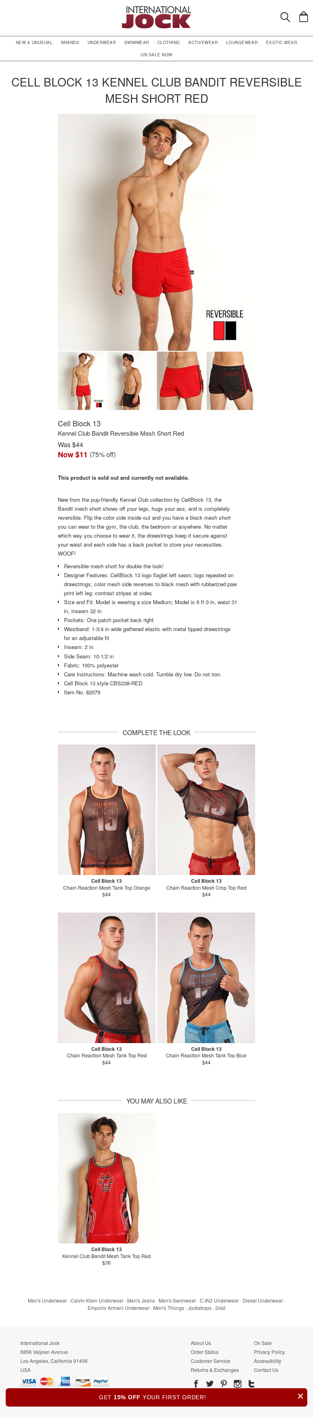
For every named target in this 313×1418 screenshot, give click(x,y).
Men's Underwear (47, 1300)
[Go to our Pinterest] (223, 1385)
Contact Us (266, 1369)
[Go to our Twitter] (209, 1385)
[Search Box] (285, 17)
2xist (220, 1307)
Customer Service (210, 1360)
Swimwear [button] (136, 42)
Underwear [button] (102, 42)
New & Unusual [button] (34, 42)
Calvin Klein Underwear (97, 1300)
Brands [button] (70, 42)
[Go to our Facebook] (196, 1385)
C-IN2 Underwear (219, 1300)
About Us (201, 1342)
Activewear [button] (203, 42)
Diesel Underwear (262, 1300)
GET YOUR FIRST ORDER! (201, 1396)
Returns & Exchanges (215, 1369)
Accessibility (267, 1360)
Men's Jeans (141, 1300)
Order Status (204, 1351)
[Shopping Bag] (303, 16)
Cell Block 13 (79, 423)
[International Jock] (156, 8)
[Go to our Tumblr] (251, 1385)
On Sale (263, 1342)
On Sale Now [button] (156, 55)
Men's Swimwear (177, 1300)
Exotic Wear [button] (281, 42)
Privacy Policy (269, 1351)
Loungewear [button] (242, 42)
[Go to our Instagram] (237, 1385)
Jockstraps (200, 1307)
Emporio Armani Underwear (119, 1307)
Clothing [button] (168, 42)
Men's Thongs (168, 1307)
